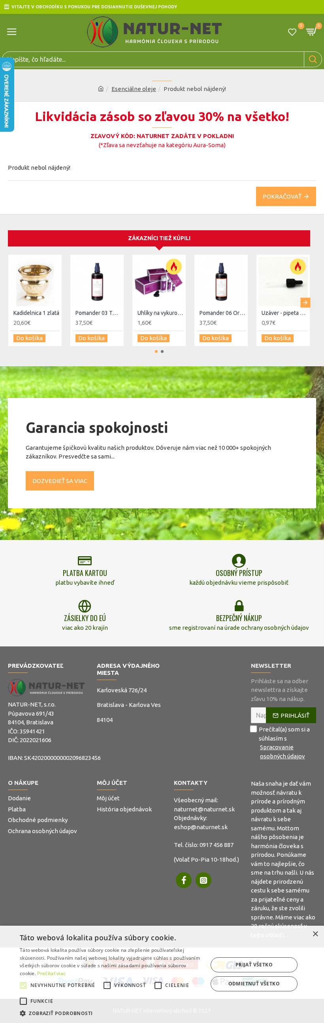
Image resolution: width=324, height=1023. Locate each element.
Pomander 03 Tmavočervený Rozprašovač (98, 313)
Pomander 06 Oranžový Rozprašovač (223, 313)
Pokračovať (282, 196)
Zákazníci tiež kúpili (159, 238)
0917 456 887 (217, 844)
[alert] (162, 974)
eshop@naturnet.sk (201, 827)
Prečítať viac (51, 973)
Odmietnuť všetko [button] (254, 983)
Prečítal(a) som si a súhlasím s (284, 743)
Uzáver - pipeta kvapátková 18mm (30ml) (285, 313)
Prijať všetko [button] (254, 964)
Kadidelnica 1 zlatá (36, 313)
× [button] (315, 934)
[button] (13, 302)
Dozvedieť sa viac (59, 480)
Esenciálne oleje (133, 88)
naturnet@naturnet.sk (204, 809)
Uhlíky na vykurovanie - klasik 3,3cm (161, 313)
